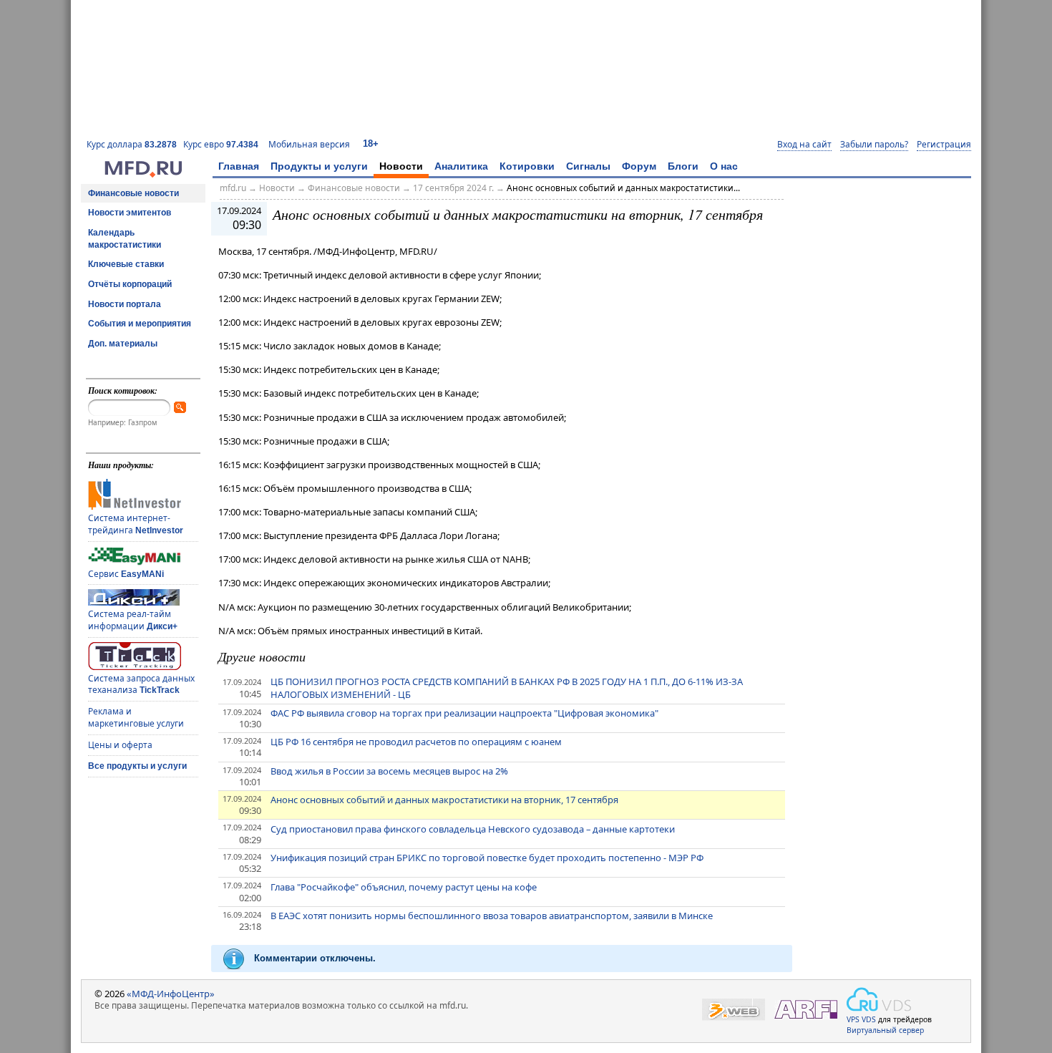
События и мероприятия (139, 324)
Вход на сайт (804, 144)
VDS (869, 1019)
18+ (371, 143)
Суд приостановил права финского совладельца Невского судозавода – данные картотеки (473, 828)
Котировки (527, 166)
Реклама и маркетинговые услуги (136, 717)
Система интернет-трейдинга (135, 524)
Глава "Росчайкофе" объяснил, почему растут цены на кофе (404, 886)
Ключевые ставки (126, 264)
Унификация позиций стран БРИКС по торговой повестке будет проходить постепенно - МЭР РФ (487, 857)
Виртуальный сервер (885, 1030)
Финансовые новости (133, 193)
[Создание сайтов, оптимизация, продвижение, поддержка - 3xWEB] (733, 1010)
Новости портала (124, 304)
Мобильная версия (309, 144)
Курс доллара (132, 144)
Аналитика (461, 166)
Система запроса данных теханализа (141, 684)
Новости (401, 166)
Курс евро (220, 144)
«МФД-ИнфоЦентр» (171, 993)
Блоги (683, 166)
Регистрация (944, 144)
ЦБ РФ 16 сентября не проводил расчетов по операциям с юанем (416, 741)
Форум (639, 166)
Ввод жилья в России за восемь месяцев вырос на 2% (389, 771)
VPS (853, 1019)
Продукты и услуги (319, 166)
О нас (724, 166)
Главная (238, 166)
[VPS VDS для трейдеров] (879, 999)
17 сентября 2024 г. (453, 188)
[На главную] (143, 174)
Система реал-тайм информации (132, 620)
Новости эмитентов (129, 213)
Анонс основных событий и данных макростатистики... (623, 188)
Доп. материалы (122, 344)
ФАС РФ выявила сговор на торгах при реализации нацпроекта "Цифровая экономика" (464, 713)
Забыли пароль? (874, 144)
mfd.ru (233, 188)
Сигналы (588, 166)
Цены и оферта (120, 745)
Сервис (126, 574)
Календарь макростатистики (124, 239)
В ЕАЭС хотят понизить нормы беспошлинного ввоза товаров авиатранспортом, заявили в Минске (492, 915)
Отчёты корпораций (130, 284)
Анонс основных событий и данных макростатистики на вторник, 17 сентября (444, 799)
